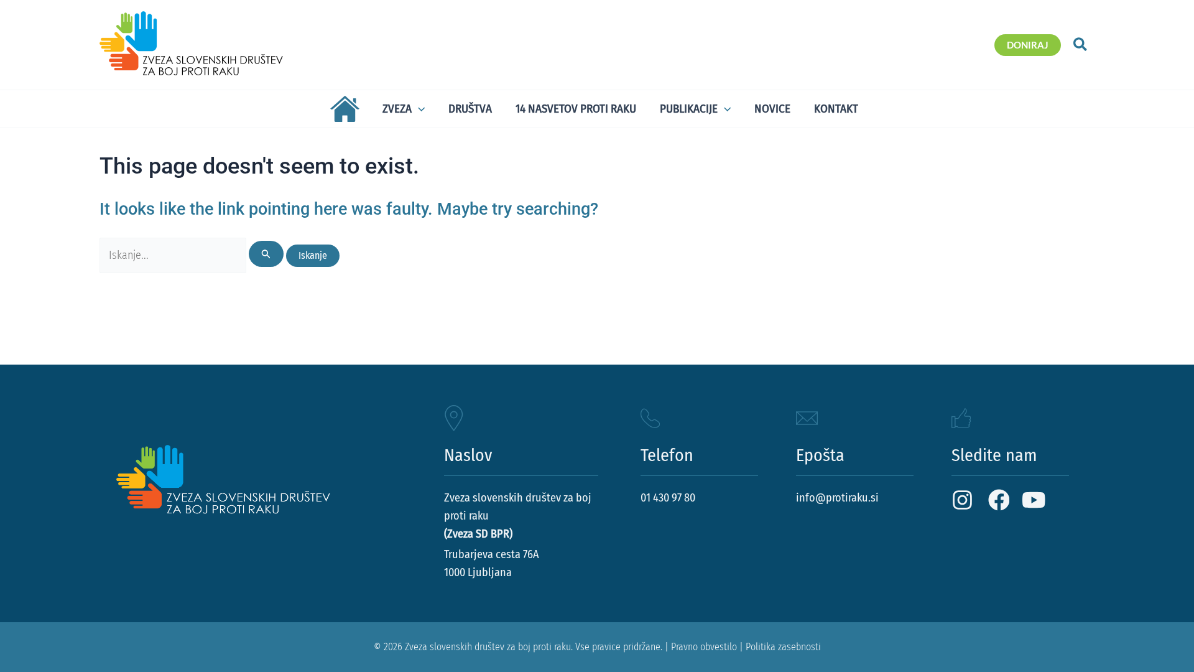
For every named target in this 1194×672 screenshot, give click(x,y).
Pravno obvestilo (704, 647)
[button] (1027, 45)
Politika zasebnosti (783, 647)
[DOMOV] (342, 109)
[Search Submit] (266, 254)
